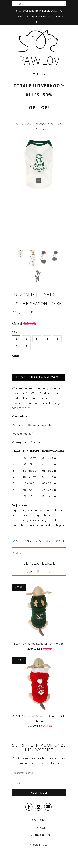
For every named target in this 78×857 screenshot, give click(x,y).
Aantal (16, 355)
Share (30, 541)
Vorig (18, 552)
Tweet (18, 541)
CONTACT (39, 827)
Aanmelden (21, 16)
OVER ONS (39, 820)
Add (51, 541)
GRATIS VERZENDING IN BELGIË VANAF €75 (39, 11)
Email (61, 541)
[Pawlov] (39, 49)
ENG (41, 22)
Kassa (59, 16)
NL (36, 22)
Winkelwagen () (44, 16)
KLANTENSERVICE (39, 835)
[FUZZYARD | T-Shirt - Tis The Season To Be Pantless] (39, 164)
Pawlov (43, 845)
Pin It (40, 541)
